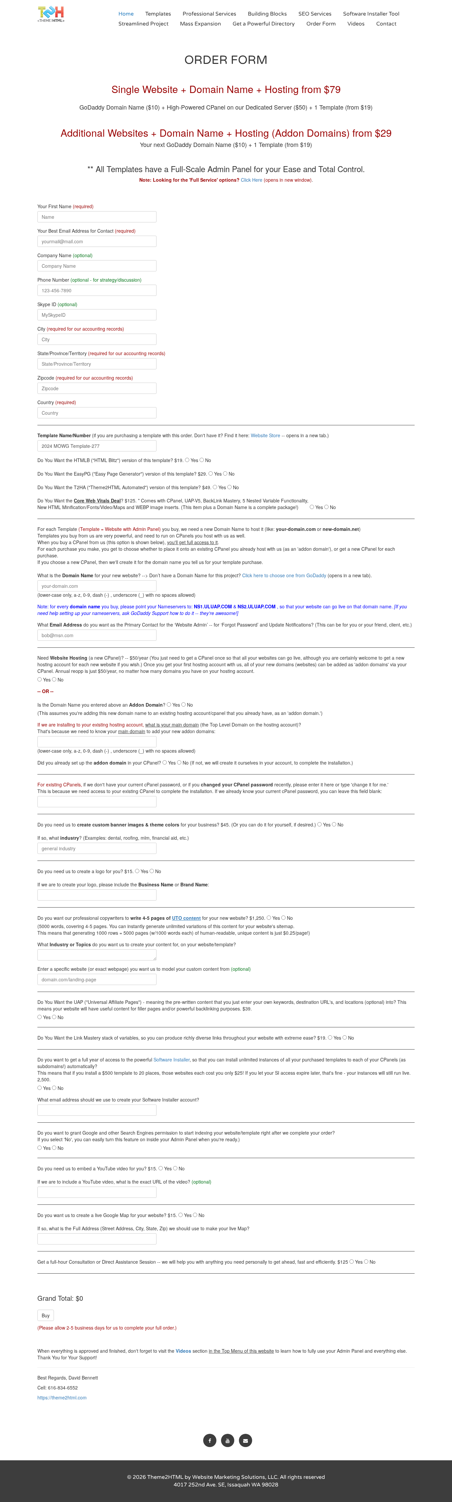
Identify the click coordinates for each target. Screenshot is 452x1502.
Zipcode (85, 377)
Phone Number (89, 279)
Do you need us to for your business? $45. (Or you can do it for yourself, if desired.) (176, 824)
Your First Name (65, 206)
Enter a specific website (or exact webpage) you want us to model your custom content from (144, 968)
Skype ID (57, 304)
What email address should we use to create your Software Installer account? (118, 1099)
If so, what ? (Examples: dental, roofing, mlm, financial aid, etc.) (113, 837)
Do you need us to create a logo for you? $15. (85, 871)
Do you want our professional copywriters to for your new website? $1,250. (151, 918)
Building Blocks (267, 14)
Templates (158, 14)
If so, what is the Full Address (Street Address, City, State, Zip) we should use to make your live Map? (143, 1228)
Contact (386, 24)
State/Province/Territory (101, 353)
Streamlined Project (143, 24)
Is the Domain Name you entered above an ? (101, 704)
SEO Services (315, 14)
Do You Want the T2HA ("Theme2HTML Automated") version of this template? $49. (124, 487)
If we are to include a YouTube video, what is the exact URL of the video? (124, 1181)
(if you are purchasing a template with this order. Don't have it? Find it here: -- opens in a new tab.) (183, 435)
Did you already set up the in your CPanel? (99, 762)
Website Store (265, 435)
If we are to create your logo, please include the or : (123, 884)
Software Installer (172, 1059)
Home (126, 14)
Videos (356, 24)
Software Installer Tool (371, 14)
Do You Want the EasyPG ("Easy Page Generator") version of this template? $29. (122, 473)
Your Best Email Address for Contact (86, 230)
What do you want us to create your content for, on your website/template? (136, 944)
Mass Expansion (200, 24)
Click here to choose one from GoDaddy (284, 575)
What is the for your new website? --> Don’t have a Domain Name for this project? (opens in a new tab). (204, 575)
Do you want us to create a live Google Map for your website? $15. (107, 1215)
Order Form (321, 24)
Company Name (65, 255)
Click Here (251, 179)
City (80, 328)
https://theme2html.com (62, 1397)
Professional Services (209, 14)
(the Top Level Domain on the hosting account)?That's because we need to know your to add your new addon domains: (169, 727)
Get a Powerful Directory (264, 24)
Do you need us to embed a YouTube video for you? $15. (97, 1168)
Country (56, 402)
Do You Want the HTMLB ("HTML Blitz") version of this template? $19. (110, 460)
